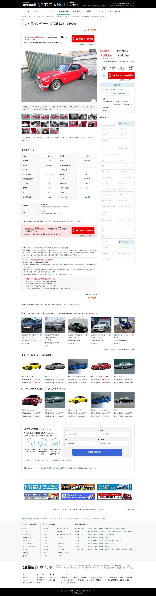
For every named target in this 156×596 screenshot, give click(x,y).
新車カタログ (32, 518)
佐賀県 (95, 549)
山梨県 (130, 531)
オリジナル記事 (114, 11)
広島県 (107, 543)
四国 (77, 546)
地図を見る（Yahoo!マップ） (124, 104)
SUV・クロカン (27, 543)
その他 (25, 556)
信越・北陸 (79, 534)
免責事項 (129, 577)
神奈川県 (96, 531)
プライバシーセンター (111, 577)
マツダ (46, 543)
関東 (77, 531)
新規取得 (121, 3)
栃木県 (119, 531)
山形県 (118, 528)
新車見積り (77, 11)
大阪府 (90, 540)
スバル (46, 547)
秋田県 (112, 528)
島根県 (95, 543)
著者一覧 (81, 580)
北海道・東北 (80, 528)
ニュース (100, 11)
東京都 (90, 531)
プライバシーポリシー (95, 577)
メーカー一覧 (40, 16)
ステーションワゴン (29, 537)
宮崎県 (118, 549)
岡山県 (101, 543)
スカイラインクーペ (54, 518)
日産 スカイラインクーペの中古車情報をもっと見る (119, 349)
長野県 (95, 534)
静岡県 (101, 537)
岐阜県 (95, 537)
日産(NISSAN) (42, 518)
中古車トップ (31, 16)
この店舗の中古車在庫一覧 (117, 93)
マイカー (128, 11)
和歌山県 (118, 540)
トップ (26, 11)
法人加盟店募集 (113, 580)
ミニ (59, 540)
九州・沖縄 (79, 549)
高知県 (107, 546)
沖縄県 (130, 549)
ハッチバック (27, 534)
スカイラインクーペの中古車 (72, 16)
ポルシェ (61, 543)
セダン (25, 528)
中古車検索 (63, 11)
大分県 (112, 549)
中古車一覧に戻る (91, 294)
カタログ (51, 11)
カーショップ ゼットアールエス (112, 89)
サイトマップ (89, 580)
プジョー (61, 547)
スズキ (46, 550)
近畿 (77, 540)
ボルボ (60, 556)
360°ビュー (38, 11)
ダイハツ (46, 553)
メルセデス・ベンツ (64, 528)
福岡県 (90, 549)
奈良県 (112, 540)
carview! (23, 16)
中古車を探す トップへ (60, 509)
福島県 (123, 528)
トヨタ (46, 528)
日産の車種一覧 (50, 16)
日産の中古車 (59, 16)
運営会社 (76, 577)
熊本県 (107, 549)
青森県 (95, 528)
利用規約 (122, 577)
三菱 (45, 540)
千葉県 (108, 531)
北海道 (90, 528)
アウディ (61, 537)
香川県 (95, 546)
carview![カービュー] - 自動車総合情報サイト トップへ (86, 509)
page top (130, 509)
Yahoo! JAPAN (130, 3)
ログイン (115, 3)
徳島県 (90, 546)
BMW (60, 531)
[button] (59, 76)
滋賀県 (107, 540)
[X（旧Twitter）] (46, 567)
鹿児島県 (124, 549)
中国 (77, 543)
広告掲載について (100, 580)
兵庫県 (95, 540)
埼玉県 (102, 531)
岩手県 (101, 528)
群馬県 (125, 531)
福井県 (112, 534)
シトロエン (61, 550)
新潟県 (90, 534)
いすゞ (46, 556)
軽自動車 (25, 553)
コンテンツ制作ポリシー (68, 580)
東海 (77, 537)
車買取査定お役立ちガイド (86, 468)
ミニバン (25, 531)
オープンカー (27, 550)
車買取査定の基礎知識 (67, 468)
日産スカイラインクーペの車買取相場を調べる (41, 468)
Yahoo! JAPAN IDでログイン (32, 221)
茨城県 (114, 531)
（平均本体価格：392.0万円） (119, 62)
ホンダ (46, 537)
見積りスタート (100, 452)
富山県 (101, 534)
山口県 (112, 543)
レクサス (46, 531)
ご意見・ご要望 (124, 580)
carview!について (66, 577)
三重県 (107, 537)
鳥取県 (90, 543)
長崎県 (101, 549)
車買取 (88, 11)
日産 (45, 534)
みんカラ (52, 580)
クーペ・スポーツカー (29, 547)
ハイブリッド (27, 540)
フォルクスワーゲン (64, 534)
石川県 (107, 534)
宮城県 (107, 528)
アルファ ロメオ (63, 553)
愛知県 (90, 537)
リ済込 (85, 197)
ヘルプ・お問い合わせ (68, 582)
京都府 (101, 540)
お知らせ (83, 577)
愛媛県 (101, 546)
